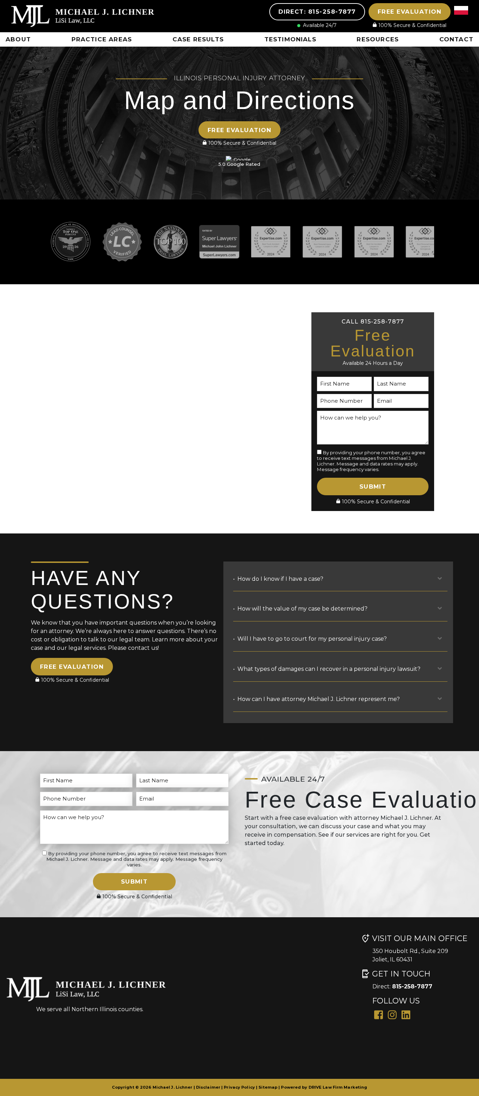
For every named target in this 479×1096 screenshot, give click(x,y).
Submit (372, 486)
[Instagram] (392, 1014)
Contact (456, 39)
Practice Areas (102, 39)
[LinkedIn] (406, 1014)
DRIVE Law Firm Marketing (338, 1087)
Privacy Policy (239, 1087)
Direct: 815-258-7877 (317, 11)
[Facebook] (378, 1014)
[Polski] (461, 17)
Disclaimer (208, 1087)
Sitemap (267, 1087)
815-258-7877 (412, 986)
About (18, 39)
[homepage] (86, 15)
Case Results (198, 39)
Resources (378, 39)
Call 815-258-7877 (373, 321)
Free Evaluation (409, 11)
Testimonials (290, 39)
